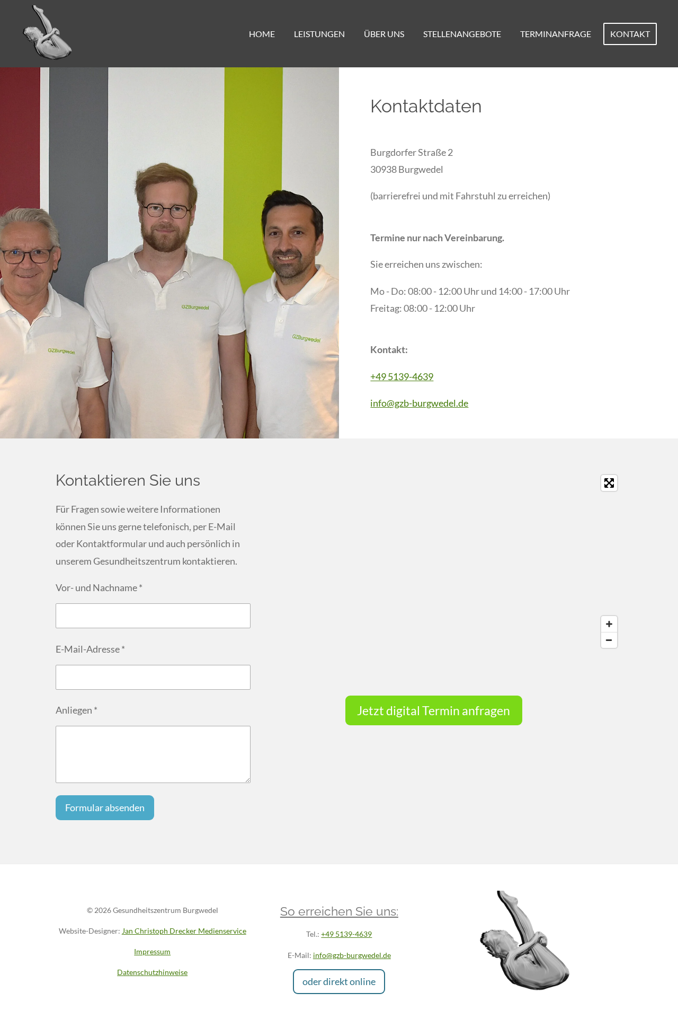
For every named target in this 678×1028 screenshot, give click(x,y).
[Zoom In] (609, 624)
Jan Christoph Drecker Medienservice (184, 930)
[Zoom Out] (609, 640)
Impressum (152, 951)
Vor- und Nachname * (99, 587)
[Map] (483, 561)
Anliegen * (76, 710)
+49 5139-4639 (401, 376)
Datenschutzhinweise (152, 972)
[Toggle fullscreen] (609, 483)
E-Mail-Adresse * (90, 649)
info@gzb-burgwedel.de (419, 403)
